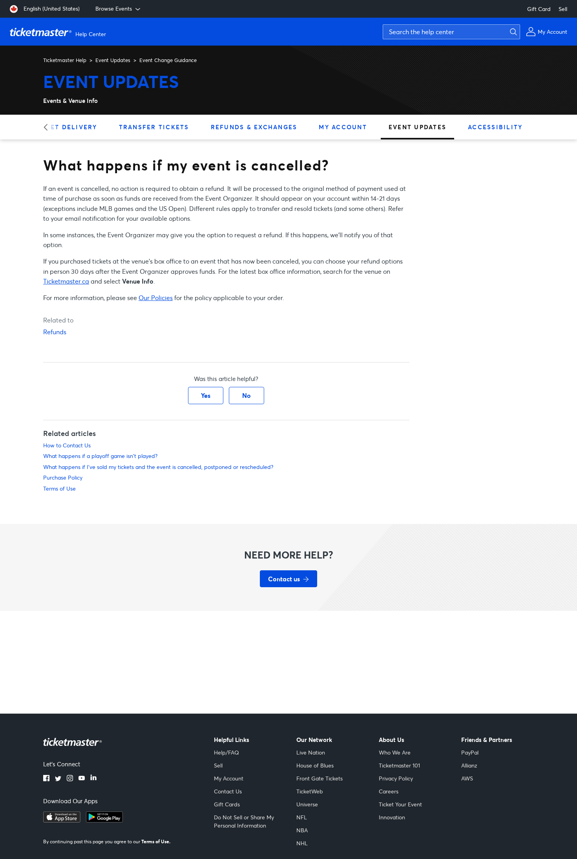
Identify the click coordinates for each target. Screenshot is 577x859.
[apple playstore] (61, 820)
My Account (343, 127)
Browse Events (113, 8)
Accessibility (495, 127)
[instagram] (70, 779)
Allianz (469, 765)
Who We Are (395, 752)
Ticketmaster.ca (66, 281)
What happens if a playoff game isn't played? (100, 456)
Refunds (54, 332)
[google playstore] (104, 820)
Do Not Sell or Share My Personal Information (244, 821)
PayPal (469, 752)
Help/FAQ (226, 752)
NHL (302, 843)
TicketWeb (309, 791)
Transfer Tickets (154, 127)
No (246, 395)
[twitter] (58, 779)
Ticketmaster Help (64, 60)
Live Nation (310, 752)
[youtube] (82, 779)
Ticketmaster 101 (399, 765)
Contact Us (228, 791)
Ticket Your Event (400, 804)
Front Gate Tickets (319, 778)
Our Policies (156, 297)
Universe (307, 804)
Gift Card (539, 9)
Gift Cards (227, 804)
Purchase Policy (62, 477)
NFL (301, 817)
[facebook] (46, 779)
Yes (205, 395)
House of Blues (315, 765)
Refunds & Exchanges (254, 127)
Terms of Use (59, 488)
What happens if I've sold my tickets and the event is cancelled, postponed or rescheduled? (158, 467)
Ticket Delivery (65, 127)
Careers (388, 791)
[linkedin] (93, 779)
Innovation (392, 817)
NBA (302, 830)
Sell (563, 9)
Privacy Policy (396, 778)
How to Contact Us (67, 445)
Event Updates (112, 60)
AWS (467, 778)
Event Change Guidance (168, 60)
